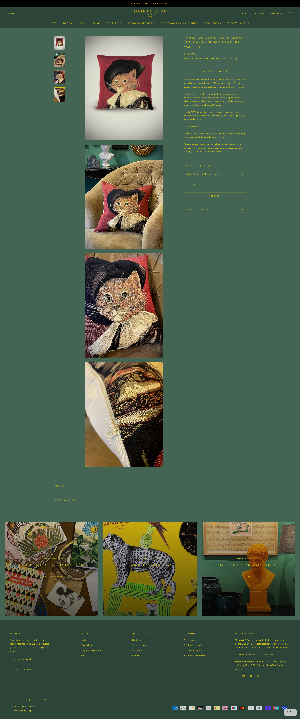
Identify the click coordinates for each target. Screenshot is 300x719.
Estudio (136, 655)
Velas (96, 23)
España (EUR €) (21, 700)
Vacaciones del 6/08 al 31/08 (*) (149, 3)
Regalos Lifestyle (141, 23)
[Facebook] (200, 166)
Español (13, 14)
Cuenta (246, 14)
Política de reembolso (194, 655)
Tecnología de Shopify (23, 710)
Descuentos (212, 23)
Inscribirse (23, 669)
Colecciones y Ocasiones (179, 23)
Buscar (259, 14)
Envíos (59, 486)
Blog (82, 655)
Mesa (82, 23)
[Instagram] (243, 676)
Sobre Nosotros (140, 645)
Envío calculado (211, 58)
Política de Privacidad (194, 645)
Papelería (114, 23)
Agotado (215, 196)
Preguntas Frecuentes (91, 650)
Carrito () (277, 13)
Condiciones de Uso (193, 650)
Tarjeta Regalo (239, 23)
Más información (197, 209)
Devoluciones (65, 500)
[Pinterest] (209, 166)
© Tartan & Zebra (23, 706)
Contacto (136, 640)
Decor (67, 23)
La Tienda (137, 650)
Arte (53, 23)
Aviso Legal (189, 640)
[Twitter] (204, 166)
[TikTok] (258, 676)
